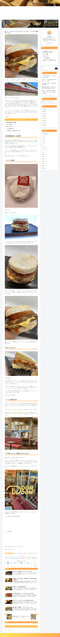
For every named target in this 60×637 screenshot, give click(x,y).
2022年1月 (44, 113)
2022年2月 (44, 111)
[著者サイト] (8, 563)
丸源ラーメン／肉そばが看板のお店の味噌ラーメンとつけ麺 (49, 80)
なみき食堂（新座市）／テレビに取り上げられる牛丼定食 (49, 76)
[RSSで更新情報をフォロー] (34, 563)
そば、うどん (44, 147)
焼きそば (43, 163)
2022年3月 (44, 109)
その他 (6, 553)
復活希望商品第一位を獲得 (11, 122)
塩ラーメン (44, 156)
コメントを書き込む (21, 626)
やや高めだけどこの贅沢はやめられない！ (13, 130)
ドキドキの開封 (9, 124)
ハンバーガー (22, 553)
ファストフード (11, 553)
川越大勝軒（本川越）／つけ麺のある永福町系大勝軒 (49, 84)
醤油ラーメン (44, 168)
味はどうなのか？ (9, 126)
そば (43, 145)
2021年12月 (44, 116)
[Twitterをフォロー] (15, 563)
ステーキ (43, 140)
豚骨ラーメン (44, 165)
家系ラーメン (44, 158)
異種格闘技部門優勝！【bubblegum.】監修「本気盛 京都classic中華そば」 (49, 88)
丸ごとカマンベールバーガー (33, 553)
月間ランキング (45, 161)
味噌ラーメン (44, 154)
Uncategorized (45, 133)
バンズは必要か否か (10, 128)
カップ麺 (43, 138)
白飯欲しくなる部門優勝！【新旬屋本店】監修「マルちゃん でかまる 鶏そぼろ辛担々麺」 (49, 92)
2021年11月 (44, 118)
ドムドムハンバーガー (16, 553)
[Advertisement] (30, 13)
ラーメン (43, 152)
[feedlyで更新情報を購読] (28, 563)
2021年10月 (44, 120)
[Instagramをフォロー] (21, 563)
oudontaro (49, 36)
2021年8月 (44, 125)
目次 (20, 119)
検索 (42, 66)
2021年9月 (44, 123)
